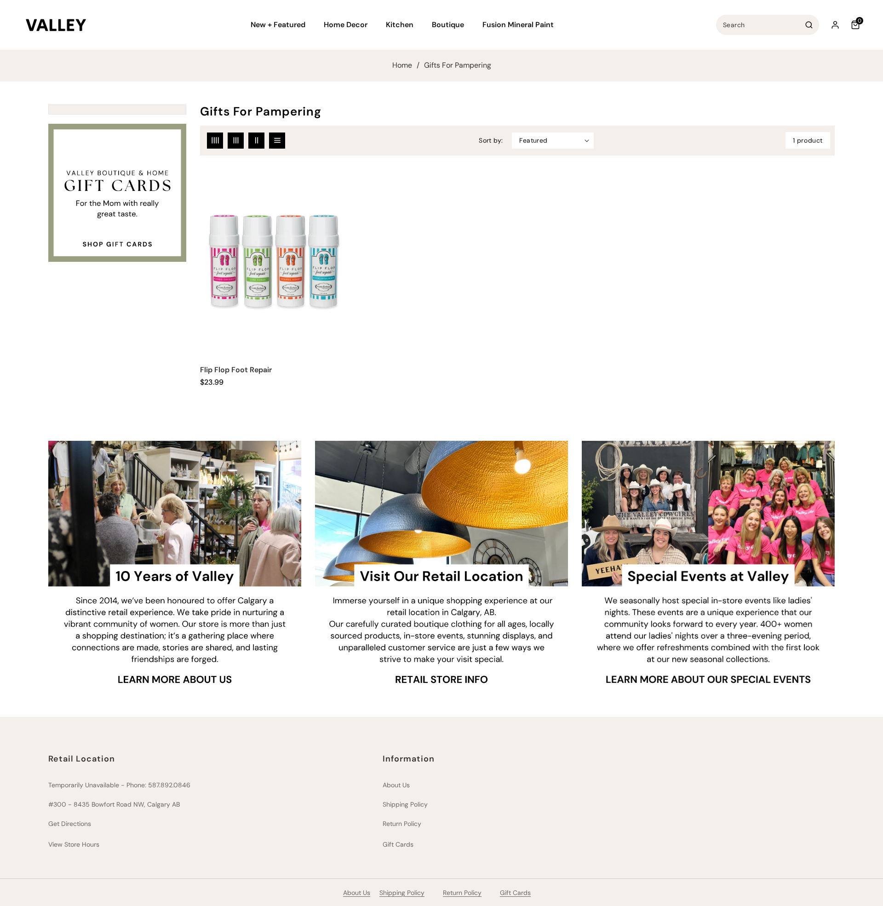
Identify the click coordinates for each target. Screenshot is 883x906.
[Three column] (236, 141)
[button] (281, 25)
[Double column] (256, 141)
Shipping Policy (405, 804)
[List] (277, 141)
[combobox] (767, 25)
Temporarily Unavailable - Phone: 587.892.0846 (119, 785)
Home (402, 65)
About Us (396, 785)
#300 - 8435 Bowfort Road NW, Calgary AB (114, 804)
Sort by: (491, 140)
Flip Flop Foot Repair (236, 370)
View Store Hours (73, 844)
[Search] (809, 25)
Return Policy (402, 823)
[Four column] (215, 141)
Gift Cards (398, 844)
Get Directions (69, 823)
